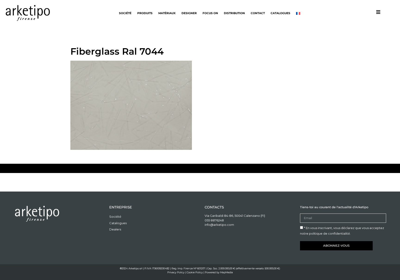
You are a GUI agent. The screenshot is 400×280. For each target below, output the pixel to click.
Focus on (210, 13)
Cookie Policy (195, 272)
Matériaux (167, 13)
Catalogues (280, 13)
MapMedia (226, 272)
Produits (145, 13)
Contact (258, 13)
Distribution (234, 13)
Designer (189, 13)
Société (125, 13)
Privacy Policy (175, 272)
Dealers (115, 229)
